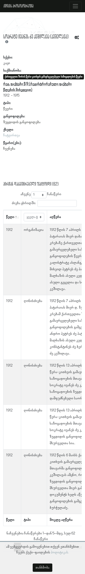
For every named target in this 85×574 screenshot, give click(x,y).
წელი (10, 217)
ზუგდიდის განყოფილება (22, 122)
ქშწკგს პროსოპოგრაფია (18, 6)
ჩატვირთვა (11, 135)
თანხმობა (42, 567)
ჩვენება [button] (9, 149)
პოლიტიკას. (60, 553)
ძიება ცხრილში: (24, 203)
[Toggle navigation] (75, 6)
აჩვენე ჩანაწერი (40, 194)
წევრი (8, 109)
